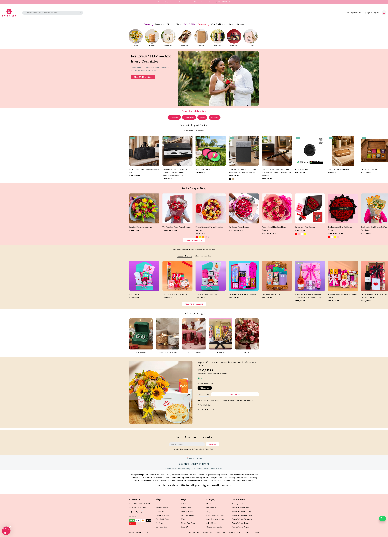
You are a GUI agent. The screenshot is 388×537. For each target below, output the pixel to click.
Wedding (202, 117)
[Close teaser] (10, 527)
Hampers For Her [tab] (184, 256)
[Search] (80, 12)
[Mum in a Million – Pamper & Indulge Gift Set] (343, 276)
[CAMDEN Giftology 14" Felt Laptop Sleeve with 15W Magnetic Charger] (244, 151)
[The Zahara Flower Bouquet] (244, 208)
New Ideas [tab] (188, 131)
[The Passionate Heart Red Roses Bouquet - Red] (329, 237)
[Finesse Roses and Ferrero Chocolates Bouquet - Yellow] (200, 237)
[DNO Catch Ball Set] (211, 151)
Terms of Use (198, 449)
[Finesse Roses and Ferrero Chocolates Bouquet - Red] (197, 237)
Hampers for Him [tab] (203, 256)
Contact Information (251, 532)
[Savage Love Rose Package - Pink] (299, 234)
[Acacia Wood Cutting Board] (343, 151)
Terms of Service (235, 532)
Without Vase (204, 388)
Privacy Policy (221, 532)
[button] (6, 530)
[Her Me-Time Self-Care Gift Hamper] (244, 276)
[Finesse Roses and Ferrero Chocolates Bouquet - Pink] (206, 237)
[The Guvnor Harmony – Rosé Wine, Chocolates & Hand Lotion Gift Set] (310, 276)
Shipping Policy (194, 532)
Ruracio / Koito (189, 117)
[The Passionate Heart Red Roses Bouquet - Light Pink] (338, 237)
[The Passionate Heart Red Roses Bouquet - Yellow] (335, 237)
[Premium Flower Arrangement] (144, 208)
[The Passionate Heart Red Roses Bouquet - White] (332, 237)
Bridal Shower (174, 117)
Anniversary (214, 117)
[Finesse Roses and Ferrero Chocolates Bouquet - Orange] (203, 237)
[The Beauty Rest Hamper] (277, 276)
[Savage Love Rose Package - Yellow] (305, 234)
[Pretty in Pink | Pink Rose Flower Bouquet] (277, 208)
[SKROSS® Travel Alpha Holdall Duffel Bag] (144, 151)
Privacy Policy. (209, 449)
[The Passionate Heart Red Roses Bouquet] (343, 208)
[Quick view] (157, 140)
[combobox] (52, 13)
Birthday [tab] (200, 131)
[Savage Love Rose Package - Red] (296, 234)
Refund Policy (208, 532)
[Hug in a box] (144, 276)
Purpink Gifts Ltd (141, 532)
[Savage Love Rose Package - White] (302, 234)
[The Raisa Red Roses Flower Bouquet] (177, 208)
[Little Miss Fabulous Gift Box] (211, 276)
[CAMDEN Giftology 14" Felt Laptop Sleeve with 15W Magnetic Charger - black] (230, 179)
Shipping (209, 373)
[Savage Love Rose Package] (310, 208)
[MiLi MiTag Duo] (310, 151)
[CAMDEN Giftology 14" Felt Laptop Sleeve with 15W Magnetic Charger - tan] (233, 179)
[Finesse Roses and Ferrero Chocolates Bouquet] (211, 208)
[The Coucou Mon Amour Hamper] (177, 276)
